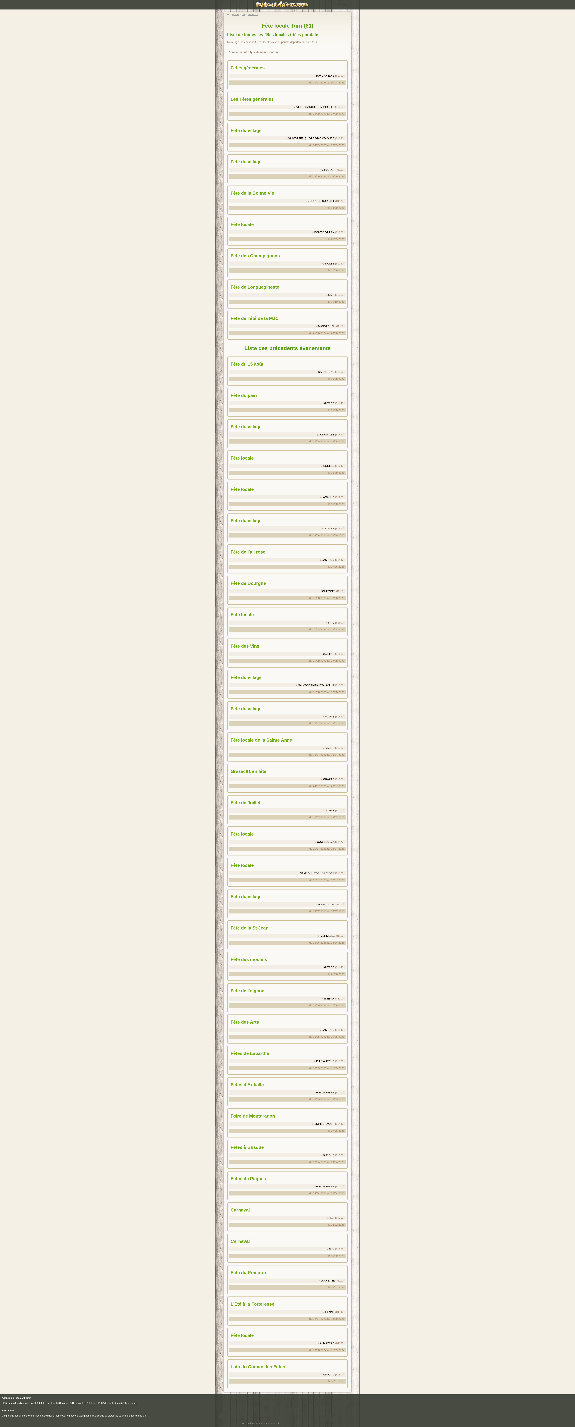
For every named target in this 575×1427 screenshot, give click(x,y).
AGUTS (329, 716)
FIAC (331, 622)
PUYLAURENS (325, 75)
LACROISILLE (325, 434)
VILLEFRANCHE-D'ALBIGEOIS (315, 106)
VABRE (329, 747)
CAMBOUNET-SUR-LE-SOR (317, 873)
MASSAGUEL (326, 326)
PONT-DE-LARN (324, 232)
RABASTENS (326, 371)
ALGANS (328, 528)
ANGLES (328, 263)
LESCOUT (328, 169)
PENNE (330, 1311)
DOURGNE (328, 591)
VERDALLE (328, 935)
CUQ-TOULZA (325, 841)
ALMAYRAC (327, 1343)
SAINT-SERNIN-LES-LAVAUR (316, 685)
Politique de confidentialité (268, 1423)
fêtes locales (264, 42)
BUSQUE (328, 1155)
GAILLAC (328, 653)
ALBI (331, 1217)
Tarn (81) (311, 42)
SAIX (331, 294)
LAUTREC (328, 403)
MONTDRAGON (324, 1123)
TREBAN (329, 998)
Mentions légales (248, 1423)
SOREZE (328, 465)
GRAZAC (328, 779)
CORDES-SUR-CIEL (322, 200)
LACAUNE (328, 497)
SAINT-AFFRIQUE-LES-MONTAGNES (311, 138)
